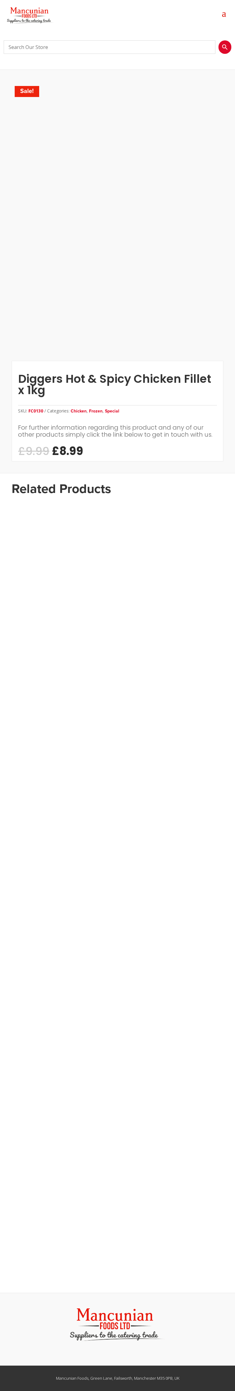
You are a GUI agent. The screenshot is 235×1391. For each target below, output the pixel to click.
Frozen (96, 411)
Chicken (79, 411)
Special (112, 411)
